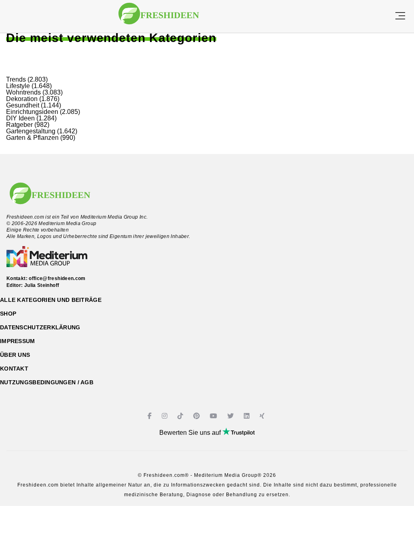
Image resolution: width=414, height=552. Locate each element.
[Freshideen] (158, 17)
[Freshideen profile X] (231, 416)
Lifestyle (18, 85)
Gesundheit (22, 105)
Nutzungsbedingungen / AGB (46, 382)
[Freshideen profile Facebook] (151, 416)
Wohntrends (23, 92)
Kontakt (14, 368)
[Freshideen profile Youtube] (214, 416)
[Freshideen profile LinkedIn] (247, 416)
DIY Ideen (20, 118)
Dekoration (22, 98)
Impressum (17, 341)
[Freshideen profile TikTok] (181, 416)
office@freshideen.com (57, 278)
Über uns (15, 355)
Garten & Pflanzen (32, 137)
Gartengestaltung (30, 131)
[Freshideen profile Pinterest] (197, 416)
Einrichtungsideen (32, 111)
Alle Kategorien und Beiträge (50, 300)
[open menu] (400, 16)
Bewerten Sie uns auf (190, 432)
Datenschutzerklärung (40, 327)
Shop (8, 313)
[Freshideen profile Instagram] (165, 416)
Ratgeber (19, 124)
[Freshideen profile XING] (263, 416)
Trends (16, 79)
